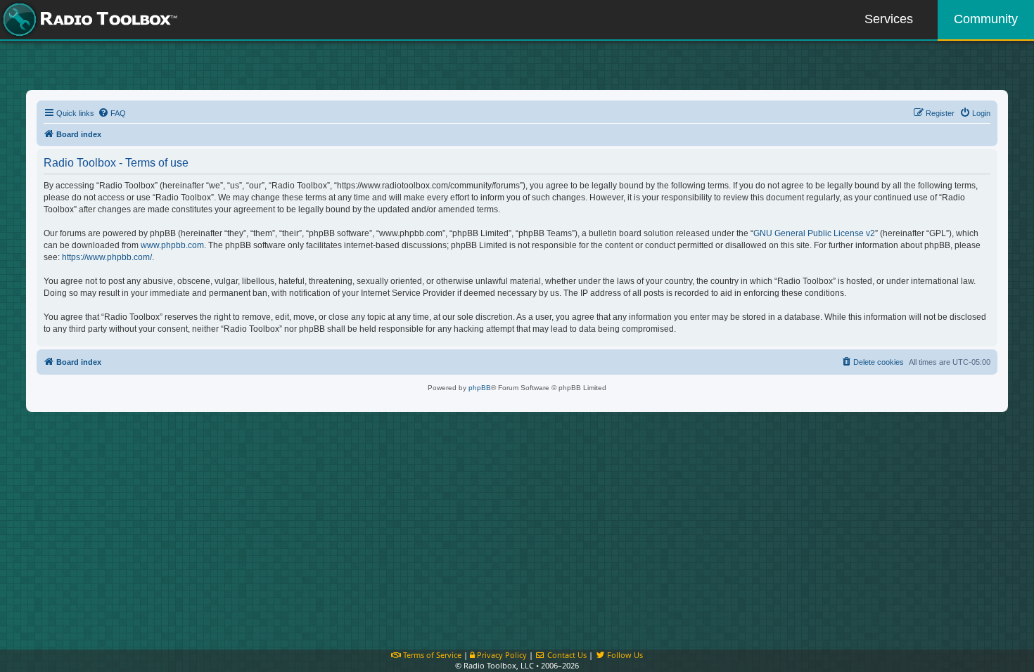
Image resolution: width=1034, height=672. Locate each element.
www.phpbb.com (172, 245)
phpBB (479, 388)
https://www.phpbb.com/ (107, 257)
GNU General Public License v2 (814, 233)
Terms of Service (431, 655)
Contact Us (566, 655)
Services (888, 19)
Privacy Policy (501, 655)
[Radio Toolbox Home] (88, 19)
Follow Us (624, 655)
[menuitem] (112, 113)
